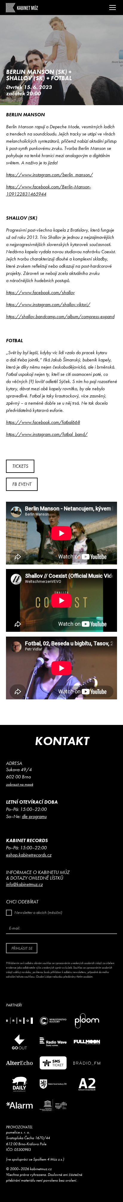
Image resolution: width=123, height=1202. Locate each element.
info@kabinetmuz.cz (24, 884)
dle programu (34, 816)
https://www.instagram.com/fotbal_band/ (46, 434)
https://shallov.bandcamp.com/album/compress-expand (60, 316)
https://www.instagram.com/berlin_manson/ (49, 175)
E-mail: (14, 928)
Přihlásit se (21, 948)
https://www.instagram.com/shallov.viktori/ (48, 304)
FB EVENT (21, 484)
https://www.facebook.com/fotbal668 (43, 422)
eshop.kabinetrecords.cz (28, 855)
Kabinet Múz (22, 7)
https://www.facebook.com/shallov (40, 292)
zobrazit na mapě (19, 784)
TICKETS (20, 466)
